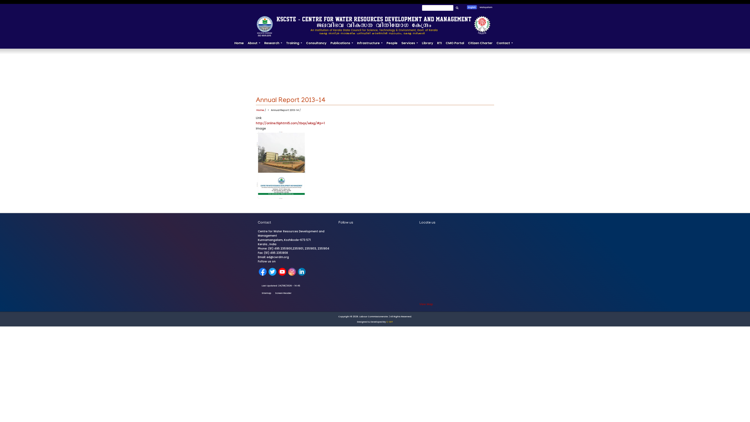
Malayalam (486, 7)
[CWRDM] (373, 26)
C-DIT (389, 321)
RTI (439, 43)
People (392, 43)
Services (410, 45)
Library (427, 43)
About (255, 45)
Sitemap (266, 293)
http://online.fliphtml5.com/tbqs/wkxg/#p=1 (290, 123)
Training (295, 45)
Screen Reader (283, 293)
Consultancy (316, 43)
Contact (505, 45)
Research (274, 45)
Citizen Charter (480, 43)
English (472, 7)
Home (239, 43)
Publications (342, 45)
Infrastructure (371, 45)
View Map (426, 304)
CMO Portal (455, 43)
